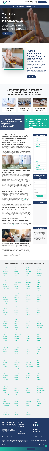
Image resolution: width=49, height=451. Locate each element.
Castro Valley (6, 345)
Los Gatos (16, 401)
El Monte (16, 265)
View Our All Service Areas (40, 169)
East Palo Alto (6, 405)
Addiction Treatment (21, 426)
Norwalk (27, 306)
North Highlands (28, 303)
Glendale (16, 310)
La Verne (16, 360)
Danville (5, 388)
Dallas (37, 138)
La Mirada (16, 353)
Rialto (27, 379)
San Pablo (38, 284)
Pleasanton (28, 355)
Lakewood (17, 373)
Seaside (38, 312)
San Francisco (38, 146)
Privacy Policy (20, 431)
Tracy (38, 351)
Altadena (5, 273)
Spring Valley (39, 332)
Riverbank (27, 384)
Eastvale (5, 407)
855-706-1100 (42, 2)
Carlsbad (5, 340)
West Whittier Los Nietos (41, 390)
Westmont (38, 394)
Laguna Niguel (17, 368)
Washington (37, 167)
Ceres (5, 349)
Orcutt (27, 323)
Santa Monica (39, 303)
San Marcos (39, 280)
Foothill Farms (17, 290)
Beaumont (5, 308)
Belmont (5, 316)
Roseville (27, 394)
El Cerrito (5, 412)
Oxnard (27, 327)
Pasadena (27, 340)
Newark (27, 297)
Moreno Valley (28, 286)
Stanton (38, 334)
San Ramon (39, 288)
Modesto (27, 273)
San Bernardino (28, 401)
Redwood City (28, 375)
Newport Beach (28, 299)
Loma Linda (17, 390)
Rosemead (28, 392)
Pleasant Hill (28, 353)
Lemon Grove (17, 381)
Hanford (16, 319)
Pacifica (27, 329)
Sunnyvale (38, 340)
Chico (5, 353)
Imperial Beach (17, 338)
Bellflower (5, 314)
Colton (5, 368)
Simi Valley (39, 316)
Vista (38, 375)
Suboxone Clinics (20, 428)
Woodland (38, 401)
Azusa (5, 297)
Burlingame (6, 332)
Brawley (5, 323)
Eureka (16, 275)
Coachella (5, 366)
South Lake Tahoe (40, 325)
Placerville (28, 351)
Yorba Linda (39, 403)
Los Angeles (38, 144)
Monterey (27, 280)
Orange (27, 319)
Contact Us (34, 6)
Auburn (5, 295)
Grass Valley (17, 316)
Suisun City (39, 338)
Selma (38, 314)
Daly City (5, 384)
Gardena (16, 306)
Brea (5, 325)
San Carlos (28, 407)
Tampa (37, 163)
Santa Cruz (39, 299)
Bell (4, 310)
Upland (38, 364)
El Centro (5, 410)
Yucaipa (38, 407)
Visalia (38, 373)
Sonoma (38, 319)
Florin (16, 284)
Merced (27, 267)
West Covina (39, 384)
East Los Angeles (7, 403)
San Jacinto (39, 269)
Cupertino (5, 381)
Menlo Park (28, 265)
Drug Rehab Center (21, 424)
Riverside (27, 386)
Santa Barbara (39, 293)
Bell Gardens (6, 312)
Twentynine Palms (40, 358)
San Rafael (39, 286)
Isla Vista (16, 345)
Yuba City (38, 405)
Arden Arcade (6, 286)
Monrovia (27, 275)
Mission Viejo (28, 271)
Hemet (16, 325)
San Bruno (27, 403)
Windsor (38, 399)
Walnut (38, 377)
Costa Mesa (6, 375)
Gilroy (16, 308)
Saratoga (38, 310)
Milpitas (27, 269)
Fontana (16, 288)
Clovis (5, 364)
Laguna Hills (17, 366)
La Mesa (16, 351)
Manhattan (37, 157)
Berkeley (5, 319)
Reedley (27, 377)
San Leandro (39, 275)
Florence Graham (18, 282)
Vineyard (38, 371)
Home (14, 6)
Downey (5, 399)
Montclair (27, 277)
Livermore (16, 386)
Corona (5, 373)
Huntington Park (17, 336)
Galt (15, 303)
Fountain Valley (17, 293)
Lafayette (16, 364)
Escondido (17, 273)
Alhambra (5, 269)
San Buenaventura (29, 405)
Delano (5, 392)
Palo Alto (27, 336)
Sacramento (38, 148)
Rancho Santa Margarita (30, 368)
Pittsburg (27, 347)
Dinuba (5, 397)
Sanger (38, 290)
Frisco (37, 142)
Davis (5, 390)
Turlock (38, 355)
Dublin (5, 401)
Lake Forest (17, 371)
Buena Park (6, 329)
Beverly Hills (6, 321)
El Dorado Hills (6, 414)
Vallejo (38, 368)
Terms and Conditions (21, 433)
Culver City (6, 379)
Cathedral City (6, 347)
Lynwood (16, 403)
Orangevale (28, 321)
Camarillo (5, 336)
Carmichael (6, 342)
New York (37, 152)
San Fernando (28, 414)
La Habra (16, 349)
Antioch (5, 278)
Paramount (28, 338)
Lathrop (16, 377)
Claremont (5, 362)
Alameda (5, 267)
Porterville (27, 358)
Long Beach (17, 394)
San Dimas (28, 412)
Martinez (16, 410)
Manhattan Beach (18, 407)
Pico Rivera (28, 345)
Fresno (16, 299)
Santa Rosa (39, 306)
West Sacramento (40, 388)
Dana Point (6, 386)
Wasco (38, 381)
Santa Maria (39, 301)
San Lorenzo (39, 277)
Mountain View (28, 290)
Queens (37, 150)
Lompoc (16, 392)
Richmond (27, 381)
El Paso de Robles (18, 267)
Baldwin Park (6, 301)
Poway (27, 360)
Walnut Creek (39, 379)
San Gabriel (39, 267)
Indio (16, 340)
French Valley (17, 297)
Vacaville (38, 366)
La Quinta (16, 358)
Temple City (39, 345)
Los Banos (17, 399)
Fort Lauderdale (38, 159)
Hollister (16, 332)
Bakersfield (6, 299)
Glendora (16, 312)
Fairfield (16, 278)
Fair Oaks (16, 277)
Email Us (36, 429)
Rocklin (27, 388)
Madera (16, 405)
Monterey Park (28, 282)
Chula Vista (6, 358)
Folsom (16, 286)
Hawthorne (17, 321)
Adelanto (5, 265)
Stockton (38, 336)
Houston (37, 140)
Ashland (5, 290)
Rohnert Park (28, 390)
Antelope (5, 277)
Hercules (16, 327)
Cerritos (5, 351)
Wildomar (38, 397)
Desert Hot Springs (7, 394)
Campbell (5, 338)
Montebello (28, 278)
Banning (5, 303)
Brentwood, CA (37, 431)
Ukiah (38, 360)
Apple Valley (6, 280)
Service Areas (28, 6)
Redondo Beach (28, 373)
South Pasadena (39, 327)
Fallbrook (16, 280)
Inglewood (17, 342)
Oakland (27, 310)
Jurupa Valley (17, 347)
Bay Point (5, 306)
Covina (5, 377)
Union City (38, 362)
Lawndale (16, 379)
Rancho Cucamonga (29, 364)
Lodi (16, 388)
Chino (5, 355)
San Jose (38, 271)
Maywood (16, 412)
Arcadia (5, 282)
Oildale (27, 316)
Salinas (27, 399)
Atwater (5, 293)
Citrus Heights (6, 360)
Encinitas (16, 271)
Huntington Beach (18, 334)
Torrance (38, 349)
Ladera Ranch (17, 362)
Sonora (38, 321)
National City (28, 295)
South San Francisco (40, 329)
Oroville (27, 325)
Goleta (16, 314)
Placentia (27, 349)
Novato (27, 308)
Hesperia (16, 329)
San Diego (27, 410)
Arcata (5, 284)
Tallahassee (38, 165)
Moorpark (27, 284)
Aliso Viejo (6, 271)
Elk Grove (16, 269)
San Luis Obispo (39, 278)
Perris (27, 342)
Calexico (5, 334)
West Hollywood (39, 386)
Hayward (16, 323)
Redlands (27, 371)
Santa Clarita (39, 297)
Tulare (38, 353)
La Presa (16, 355)
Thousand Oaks (39, 347)
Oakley (27, 312)
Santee (38, 308)
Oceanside (28, 314)
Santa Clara (39, 295)
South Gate (39, 323)
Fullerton (16, 301)
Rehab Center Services (20, 6)
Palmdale (27, 334)
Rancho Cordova (28, 362)
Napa (27, 293)
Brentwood (6, 327)
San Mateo (39, 282)
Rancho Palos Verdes (29, 366)
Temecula (38, 342)
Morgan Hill (28, 288)
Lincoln (16, 384)
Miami (37, 161)
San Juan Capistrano (40, 273)
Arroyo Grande (6, 288)
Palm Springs (28, 332)
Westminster (39, 392)
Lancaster (16, 375)
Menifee (16, 414)
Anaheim (5, 275)
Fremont (16, 295)
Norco (27, 301)
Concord (5, 371)
